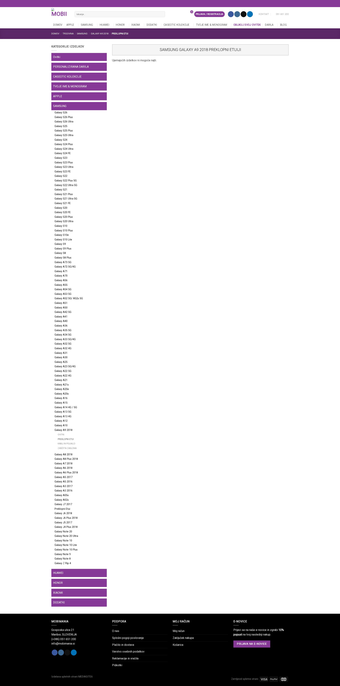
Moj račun (179, 631)
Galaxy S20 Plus (64, 216)
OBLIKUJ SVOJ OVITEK (247, 24)
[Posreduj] (162, 14)
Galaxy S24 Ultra (64, 148)
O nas (115, 631)
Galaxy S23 (61, 157)
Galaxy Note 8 (63, 558)
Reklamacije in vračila (125, 658)
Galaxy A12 (61, 420)
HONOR (120, 24)
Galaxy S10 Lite (63, 239)
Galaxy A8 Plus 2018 (66, 458)
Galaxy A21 (61, 380)
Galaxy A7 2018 (63, 463)
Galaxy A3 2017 (63, 486)
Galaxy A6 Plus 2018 (66, 472)
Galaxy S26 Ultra (64, 121)
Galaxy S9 (60, 244)
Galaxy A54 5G (63, 289)
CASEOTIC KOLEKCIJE (176, 24)
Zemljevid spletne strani (244, 679)
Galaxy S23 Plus (64, 162)
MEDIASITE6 (85, 676)
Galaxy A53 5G (63, 294)
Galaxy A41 (61, 316)
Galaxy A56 (61, 280)
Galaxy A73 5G (63, 262)
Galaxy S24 (61, 139)
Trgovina (68, 33)
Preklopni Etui (66, 439)
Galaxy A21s (62, 384)
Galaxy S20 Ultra (64, 221)
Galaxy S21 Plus (64, 194)
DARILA (269, 24)
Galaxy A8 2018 (63, 454)
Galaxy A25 (61, 362)
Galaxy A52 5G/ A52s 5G (69, 298)
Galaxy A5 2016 (63, 481)
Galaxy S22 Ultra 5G (66, 185)
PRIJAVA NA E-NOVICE (252, 643)
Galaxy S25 (61, 126)
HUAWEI (104, 24)
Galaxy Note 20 (63, 531)
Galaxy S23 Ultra (64, 166)
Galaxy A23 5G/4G (65, 366)
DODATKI (152, 24)
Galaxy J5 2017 (63, 522)
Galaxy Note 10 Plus (66, 549)
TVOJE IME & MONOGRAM (211, 24)
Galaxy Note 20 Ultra (66, 536)
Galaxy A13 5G (63, 411)
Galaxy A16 (61, 398)
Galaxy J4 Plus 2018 (66, 526)
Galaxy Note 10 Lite (66, 545)
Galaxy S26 (61, 112)
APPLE (70, 24)
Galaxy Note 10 (63, 540)
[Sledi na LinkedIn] (250, 14)
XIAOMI (135, 24)
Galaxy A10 (61, 425)
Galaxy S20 (61, 207)
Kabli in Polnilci (66, 443)
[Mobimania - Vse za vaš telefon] (60, 14)
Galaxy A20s (62, 393)
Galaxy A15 (61, 402)
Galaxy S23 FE (63, 171)
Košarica (178, 644)
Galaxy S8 (60, 253)
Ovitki (56, 57)
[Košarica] (189, 14)
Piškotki (117, 665)
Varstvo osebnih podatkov (128, 651)
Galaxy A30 (61, 357)
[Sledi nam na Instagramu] (237, 14)
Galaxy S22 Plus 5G (66, 180)
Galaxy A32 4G (63, 348)
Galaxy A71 (61, 271)
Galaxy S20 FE (63, 212)
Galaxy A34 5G (63, 334)
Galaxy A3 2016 (63, 490)
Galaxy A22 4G (63, 375)
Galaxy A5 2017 (63, 477)
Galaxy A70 (61, 275)
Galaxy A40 (61, 321)
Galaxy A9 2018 (99, 33)
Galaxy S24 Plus (64, 144)
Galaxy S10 (61, 225)
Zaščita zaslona (67, 448)
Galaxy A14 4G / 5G (66, 407)
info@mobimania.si (63, 643)
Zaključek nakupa (183, 638)
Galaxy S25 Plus (64, 130)
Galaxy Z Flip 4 (63, 563)
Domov (57, 24)
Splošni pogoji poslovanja (128, 638)
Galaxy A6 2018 (63, 467)
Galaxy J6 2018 (63, 513)
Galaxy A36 (61, 325)
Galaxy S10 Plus (64, 230)
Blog (283, 24)
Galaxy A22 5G (63, 371)
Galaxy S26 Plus (64, 117)
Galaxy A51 (61, 303)
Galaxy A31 (61, 353)
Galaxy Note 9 (63, 554)
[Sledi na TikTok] (243, 14)
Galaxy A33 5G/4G (65, 339)
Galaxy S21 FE (63, 203)
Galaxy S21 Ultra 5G (66, 198)
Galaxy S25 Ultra (64, 135)
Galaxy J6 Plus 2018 (66, 517)
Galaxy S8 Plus (63, 257)
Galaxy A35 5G (63, 330)
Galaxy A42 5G (63, 312)
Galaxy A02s (62, 499)
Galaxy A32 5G (63, 343)
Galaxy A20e (62, 389)
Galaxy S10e (62, 235)
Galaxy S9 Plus (63, 248)
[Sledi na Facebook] (231, 14)
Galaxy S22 (61, 176)
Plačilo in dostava (123, 644)
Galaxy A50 (61, 307)
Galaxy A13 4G (63, 416)
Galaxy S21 (61, 189)
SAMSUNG (87, 24)
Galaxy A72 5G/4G (65, 266)
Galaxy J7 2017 (63, 504)
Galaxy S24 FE (63, 153)
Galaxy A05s (62, 495)
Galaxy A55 (61, 284)
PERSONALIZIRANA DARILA (71, 66)
